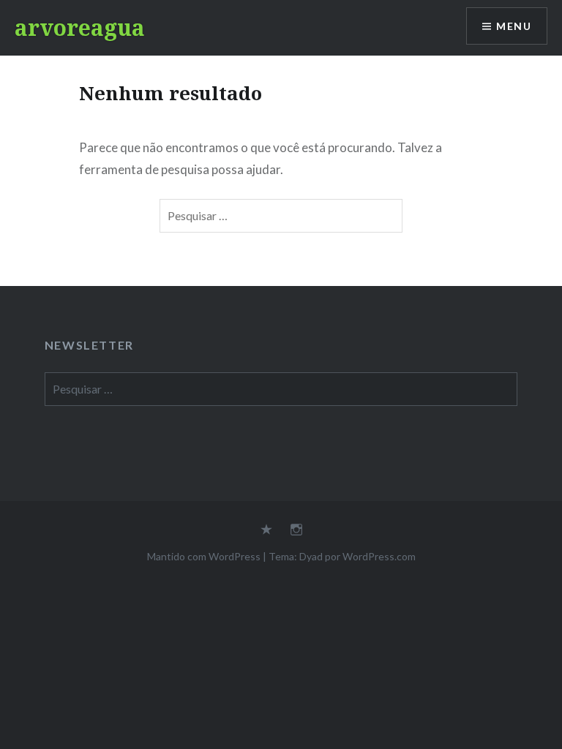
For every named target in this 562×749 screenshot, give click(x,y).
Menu (513, 26)
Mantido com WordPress (204, 556)
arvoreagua (80, 27)
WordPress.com (379, 556)
